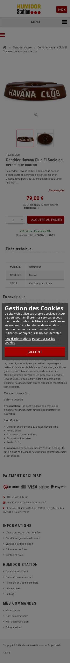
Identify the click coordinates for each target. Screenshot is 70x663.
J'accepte (35, 352)
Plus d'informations (18, 338)
